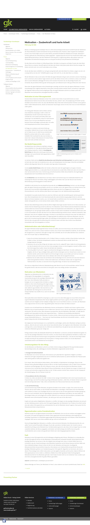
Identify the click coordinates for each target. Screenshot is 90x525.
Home (5, 29)
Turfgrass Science (8, 84)
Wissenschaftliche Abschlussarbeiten (14, 88)
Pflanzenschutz (9, 48)
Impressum (20, 518)
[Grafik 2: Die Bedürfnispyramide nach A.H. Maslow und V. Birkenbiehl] (71, 144)
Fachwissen (6, 44)
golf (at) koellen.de (9, 508)
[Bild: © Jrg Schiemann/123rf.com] (71, 282)
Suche (75, 29)
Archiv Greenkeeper (36, 29)
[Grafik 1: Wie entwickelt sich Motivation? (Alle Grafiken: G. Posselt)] (71, 122)
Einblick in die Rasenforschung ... (13, 90)
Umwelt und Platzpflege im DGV (13, 81)
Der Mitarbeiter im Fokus (48, 33)
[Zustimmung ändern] (4, 520)
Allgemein (8, 46)
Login (83, 29)
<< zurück (27, 468)
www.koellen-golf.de (9, 510)
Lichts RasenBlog (9, 62)
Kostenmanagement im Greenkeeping (14, 66)
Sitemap (6, 518)
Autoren (47, 29)
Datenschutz (12, 518)
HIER (83, 464)
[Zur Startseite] (9, 23)
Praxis (38, 33)
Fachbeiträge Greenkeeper (18, 29)
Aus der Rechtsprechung (11, 60)
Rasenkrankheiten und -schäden (13, 50)
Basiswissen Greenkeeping (12, 64)
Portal (5, 33)
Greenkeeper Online (14, 33)
